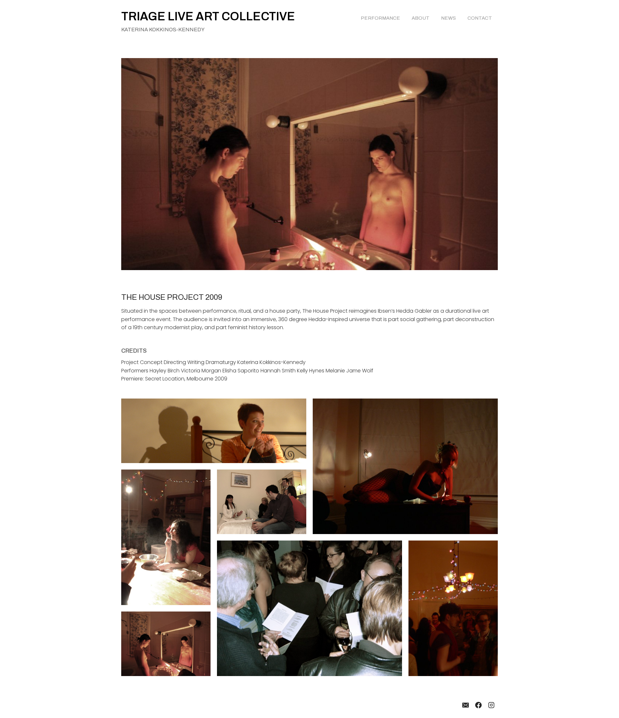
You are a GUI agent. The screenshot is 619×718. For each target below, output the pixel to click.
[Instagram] (491, 705)
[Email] (465, 705)
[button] (213, 431)
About (420, 18)
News (448, 18)
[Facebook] (478, 705)
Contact (479, 18)
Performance (380, 18)
